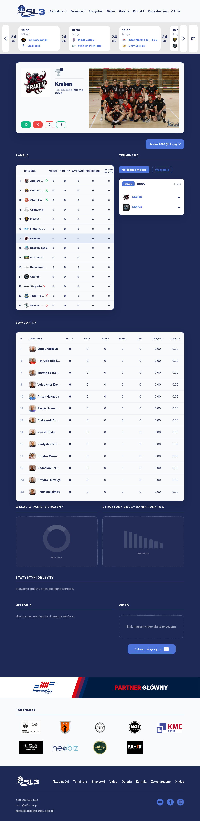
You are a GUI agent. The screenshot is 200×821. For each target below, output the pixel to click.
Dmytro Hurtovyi (49, 480)
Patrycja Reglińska (49, 360)
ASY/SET (175, 338)
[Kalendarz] (193, 38)
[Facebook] (170, 802)
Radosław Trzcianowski (49, 468)
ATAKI (105, 338)
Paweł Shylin (46, 432)
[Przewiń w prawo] (183, 38)
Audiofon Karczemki (37, 180)
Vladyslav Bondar (49, 444)
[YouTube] (160, 802)
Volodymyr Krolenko (49, 384)
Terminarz (77, 11)
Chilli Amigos (37, 200)
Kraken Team (39, 247)
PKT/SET (158, 338)
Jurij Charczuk (48, 348)
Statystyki (96, 11)
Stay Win (36, 286)
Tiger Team (37, 295)
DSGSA (35, 219)
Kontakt (138, 11)
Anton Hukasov (48, 396)
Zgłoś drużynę (157, 11)
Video (111, 11)
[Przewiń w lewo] (5, 38)
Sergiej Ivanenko (49, 408)
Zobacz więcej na (148, 649)
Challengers (37, 190)
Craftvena (36, 209)
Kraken (35, 238)
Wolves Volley (37, 305)
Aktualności (58, 11)
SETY (87, 338)
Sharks (35, 276)
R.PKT (70, 338)
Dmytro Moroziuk (49, 456)
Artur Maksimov (49, 491)
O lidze (176, 11)
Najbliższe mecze (134, 169)
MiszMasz (37, 257)
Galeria (124, 11)
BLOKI (122, 338)
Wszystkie (162, 169)
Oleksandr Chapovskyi (49, 420)
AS (140, 338)
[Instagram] (180, 802)
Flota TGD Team (39, 228)
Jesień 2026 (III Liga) (163, 144)
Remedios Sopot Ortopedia (39, 267)
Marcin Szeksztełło (49, 372)
